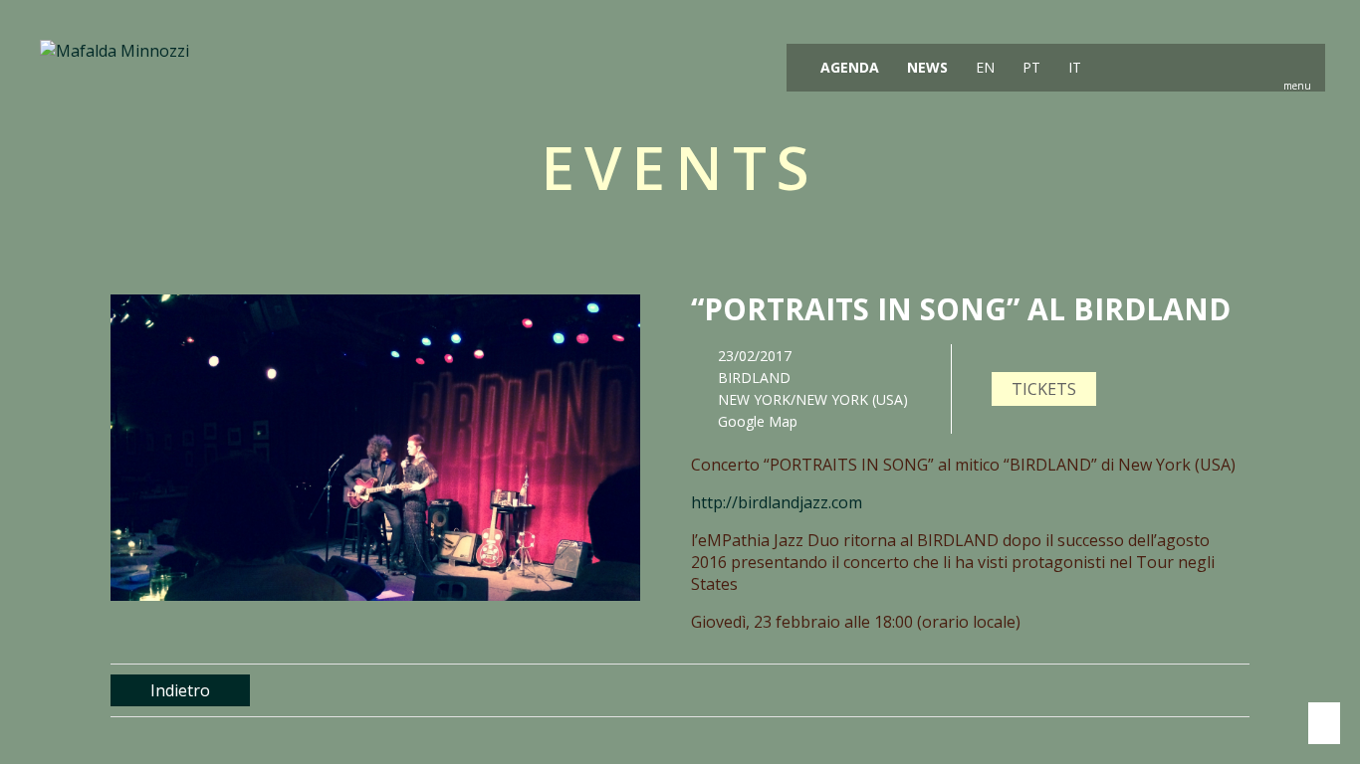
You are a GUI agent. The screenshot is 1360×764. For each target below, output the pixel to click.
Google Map (757, 421)
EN (983, 67)
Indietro (180, 690)
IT (1072, 67)
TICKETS (1044, 389)
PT (1029, 67)
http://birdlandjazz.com (776, 502)
